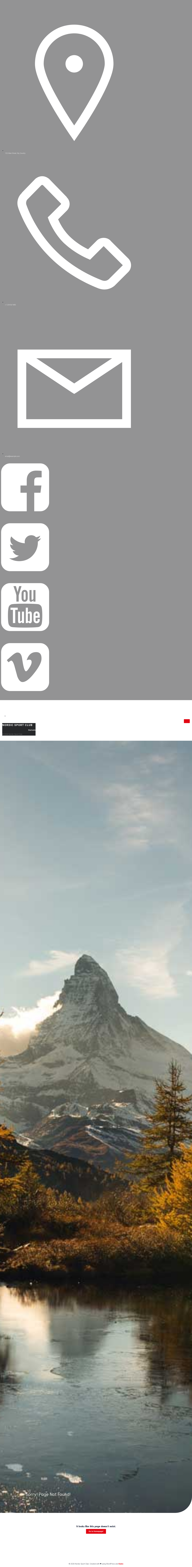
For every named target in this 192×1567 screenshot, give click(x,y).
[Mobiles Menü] (187, 721)
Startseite (186, 716)
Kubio (121, 1564)
